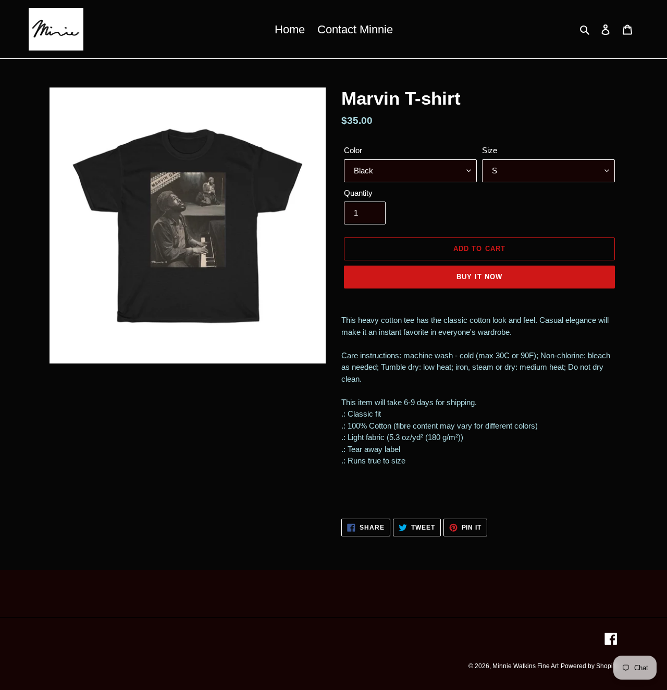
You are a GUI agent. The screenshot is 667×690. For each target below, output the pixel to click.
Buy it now (479, 277)
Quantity (358, 193)
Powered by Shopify (589, 666)
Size (489, 150)
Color (353, 150)
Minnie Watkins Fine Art (525, 666)
